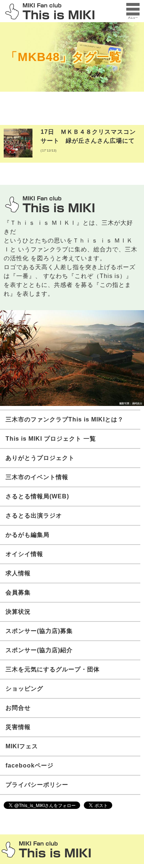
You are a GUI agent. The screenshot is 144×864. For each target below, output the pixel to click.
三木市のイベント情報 (37, 477)
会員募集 (18, 592)
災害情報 (18, 727)
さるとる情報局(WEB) (37, 496)
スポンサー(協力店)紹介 (39, 650)
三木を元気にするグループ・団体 (53, 669)
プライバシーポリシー (37, 785)
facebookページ (30, 765)
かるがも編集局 (27, 535)
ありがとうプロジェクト (40, 458)
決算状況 (18, 612)
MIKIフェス (22, 746)
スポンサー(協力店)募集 (39, 631)
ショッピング (24, 688)
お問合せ (18, 708)
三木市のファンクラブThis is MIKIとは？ (65, 419)
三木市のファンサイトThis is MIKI (46, 849)
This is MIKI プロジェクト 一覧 (51, 439)
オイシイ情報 (24, 554)
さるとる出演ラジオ (34, 515)
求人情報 (18, 573)
